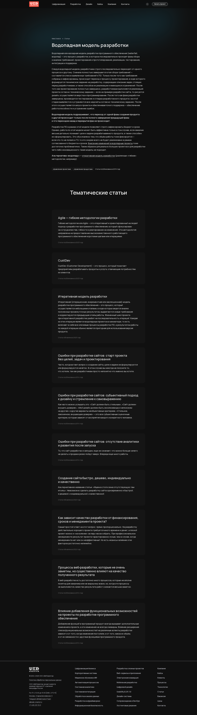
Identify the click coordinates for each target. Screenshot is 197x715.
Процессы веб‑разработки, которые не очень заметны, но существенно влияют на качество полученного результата (92, 571)
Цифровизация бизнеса (85, 668)
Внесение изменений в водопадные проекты (110, 143)
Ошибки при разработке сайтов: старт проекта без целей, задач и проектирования (92, 357)
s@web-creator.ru (35, 702)
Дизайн (89, 4)
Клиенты (161, 677)
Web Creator (56, 39)
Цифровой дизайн (124, 687)
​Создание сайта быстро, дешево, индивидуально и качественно (94, 480)
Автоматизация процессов (87, 682)
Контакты (125, 4)
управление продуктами (83, 169)
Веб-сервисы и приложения (129, 673)
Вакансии (161, 696)
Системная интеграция (85, 691)
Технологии (162, 687)
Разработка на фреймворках (87, 701)
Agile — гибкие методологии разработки (87, 218)
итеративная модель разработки (98, 155)
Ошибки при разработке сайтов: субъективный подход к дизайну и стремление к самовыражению (98, 397)
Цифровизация (58, 4)
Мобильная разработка (127, 682)
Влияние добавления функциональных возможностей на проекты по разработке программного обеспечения (97, 614)
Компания (112, 4)
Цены (159, 701)
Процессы (161, 682)
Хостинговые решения (126, 705)
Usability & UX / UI (124, 691)
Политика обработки (45, 680)
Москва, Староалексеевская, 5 (40, 696)
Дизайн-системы (124, 696)
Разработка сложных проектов (130, 668)
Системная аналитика (84, 687)
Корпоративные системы (86, 673)
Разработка (75, 4)
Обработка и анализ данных (87, 696)
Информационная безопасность (89, 705)
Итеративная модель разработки (82, 296)
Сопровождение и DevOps (128, 701)
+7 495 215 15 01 (35, 705)
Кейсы (100, 4)
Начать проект (160, 4)
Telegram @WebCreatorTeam (40, 699)
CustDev (64, 260)
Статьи (67, 39)
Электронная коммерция (127, 677)
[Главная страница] (34, 4)
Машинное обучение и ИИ (86, 677)
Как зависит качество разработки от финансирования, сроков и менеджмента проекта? (98, 519)
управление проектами (62, 169)
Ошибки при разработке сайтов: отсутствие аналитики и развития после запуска (98, 443)
